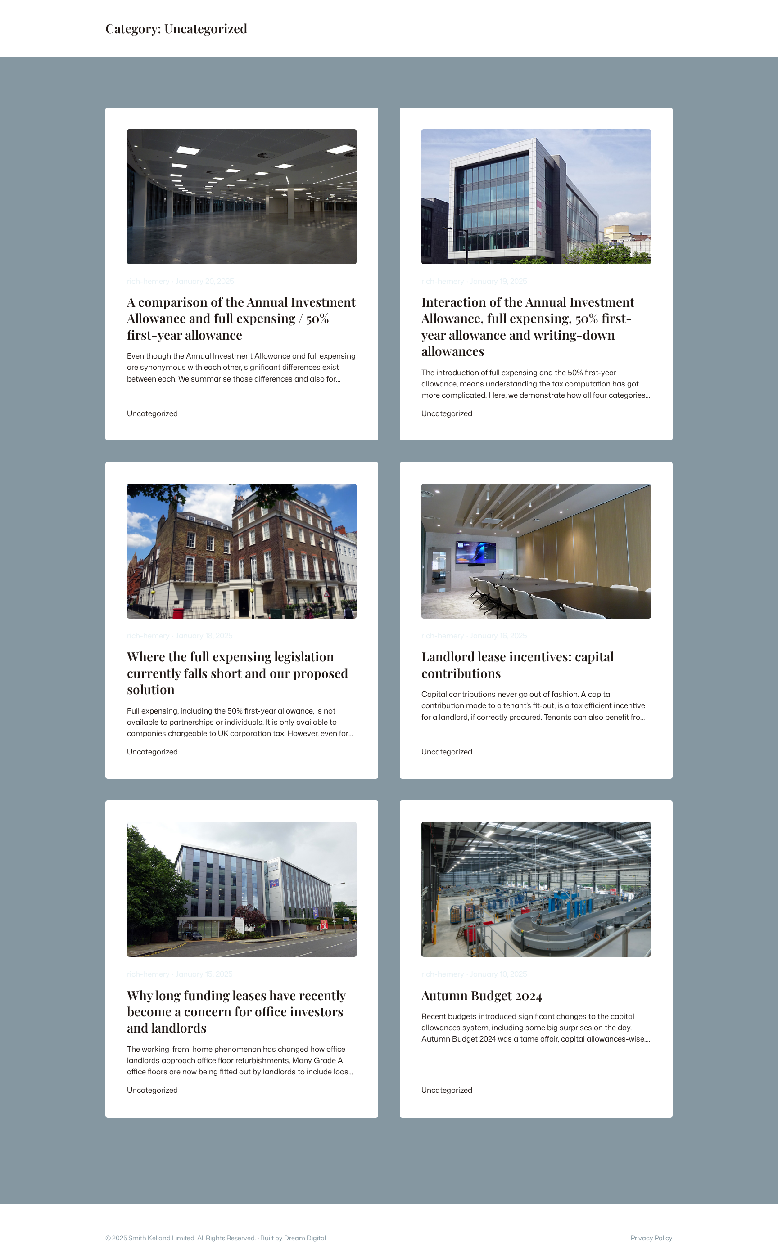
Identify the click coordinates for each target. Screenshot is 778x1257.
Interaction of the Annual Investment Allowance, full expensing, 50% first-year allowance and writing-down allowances (527, 326)
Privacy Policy (652, 1238)
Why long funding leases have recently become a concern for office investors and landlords (236, 1011)
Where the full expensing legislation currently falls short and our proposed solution (237, 672)
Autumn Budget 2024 (481, 995)
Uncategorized (152, 413)
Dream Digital (305, 1238)
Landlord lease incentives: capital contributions (517, 664)
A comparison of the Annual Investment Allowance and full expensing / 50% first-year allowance (241, 318)
